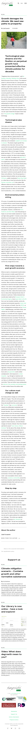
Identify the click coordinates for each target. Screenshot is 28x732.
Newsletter (14, 711)
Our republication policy (7, 551)
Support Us (14, 714)
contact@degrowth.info (15, 693)
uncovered (14, 405)
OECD (22, 305)
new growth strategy (9, 113)
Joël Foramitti (6, 28)
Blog (3, 14)
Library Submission (14, 717)
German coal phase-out (7, 182)
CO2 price (4, 178)
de (21, 3)
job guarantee (11, 372)
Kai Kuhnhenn (6, 581)
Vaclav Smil (23, 303)
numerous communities (14, 478)
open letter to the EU (21, 299)
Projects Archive (14, 719)
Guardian (6, 405)
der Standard (17, 519)
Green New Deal (22, 178)
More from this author (9, 538)
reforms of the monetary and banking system (14, 384)
